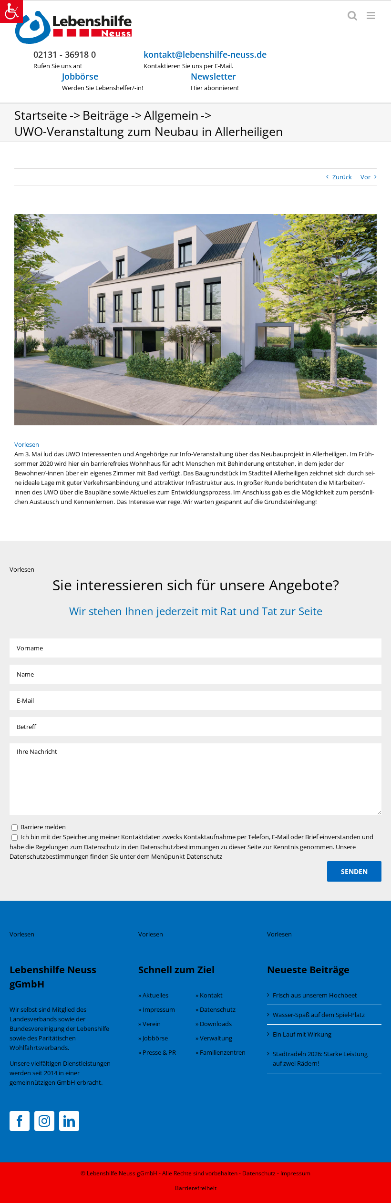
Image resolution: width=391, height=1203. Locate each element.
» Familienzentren (221, 1052)
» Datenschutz (216, 1009)
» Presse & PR (157, 1052)
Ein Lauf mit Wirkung (302, 1034)
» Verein (149, 1023)
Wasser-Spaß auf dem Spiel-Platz (319, 1014)
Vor (365, 177)
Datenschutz (259, 1173)
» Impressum (156, 1009)
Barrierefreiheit (195, 1188)
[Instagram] (44, 1121)
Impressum (295, 1173)
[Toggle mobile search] (352, 15)
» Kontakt (209, 995)
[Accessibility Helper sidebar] (11, 11)
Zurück (342, 177)
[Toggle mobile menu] (372, 15)
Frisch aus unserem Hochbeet (315, 995)
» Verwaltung (214, 1038)
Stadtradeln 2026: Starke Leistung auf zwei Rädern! (320, 1058)
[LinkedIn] (69, 1121)
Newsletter (213, 76)
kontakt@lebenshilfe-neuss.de (205, 54)
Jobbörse (80, 76)
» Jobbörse (153, 1038)
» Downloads (214, 1023)
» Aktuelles (153, 995)
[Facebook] (20, 1121)
